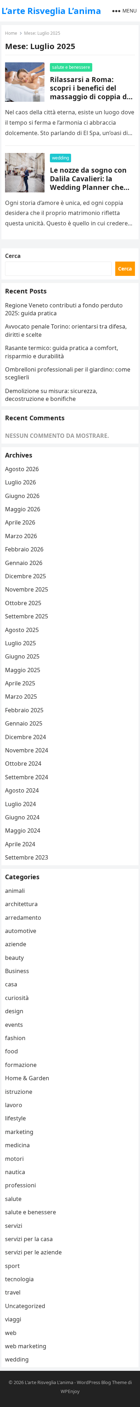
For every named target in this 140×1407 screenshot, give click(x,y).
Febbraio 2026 (24, 549)
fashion (15, 1038)
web (11, 1333)
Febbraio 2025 (24, 710)
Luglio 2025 (20, 643)
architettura (21, 904)
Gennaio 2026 (23, 563)
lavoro (13, 1105)
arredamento (23, 918)
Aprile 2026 (20, 522)
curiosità (17, 998)
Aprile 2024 (20, 844)
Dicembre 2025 (25, 576)
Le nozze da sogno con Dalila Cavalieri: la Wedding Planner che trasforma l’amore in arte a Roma (88, 187)
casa (11, 984)
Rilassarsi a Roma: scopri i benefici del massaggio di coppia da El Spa (90, 92)
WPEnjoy (70, 1391)
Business (17, 971)
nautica (15, 1172)
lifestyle (15, 1118)
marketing (19, 1132)
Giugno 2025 (22, 656)
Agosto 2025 (22, 630)
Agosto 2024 (22, 790)
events (14, 1025)
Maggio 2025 (22, 670)
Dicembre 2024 (25, 737)
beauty (14, 958)
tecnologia (19, 1279)
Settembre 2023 (26, 857)
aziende (15, 944)
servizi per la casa (29, 1239)
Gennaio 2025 (23, 723)
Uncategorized (25, 1306)
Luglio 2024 (20, 804)
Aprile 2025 (20, 683)
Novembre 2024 (26, 750)
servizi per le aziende (33, 1252)
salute (13, 1199)
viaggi (13, 1319)
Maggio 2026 (22, 509)
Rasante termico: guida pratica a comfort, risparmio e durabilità (61, 352)
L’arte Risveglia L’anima (51, 10)
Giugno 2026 (22, 496)
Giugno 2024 (22, 817)
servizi (13, 1226)
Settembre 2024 (26, 777)
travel (12, 1292)
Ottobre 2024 (23, 763)
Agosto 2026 (22, 469)
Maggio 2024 (22, 830)
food (11, 1051)
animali (15, 891)
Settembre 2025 (26, 616)
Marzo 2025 (21, 696)
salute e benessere (71, 67)
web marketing (25, 1346)
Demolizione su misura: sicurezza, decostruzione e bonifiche (51, 395)
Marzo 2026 (21, 536)
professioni (20, 1185)
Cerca (13, 256)
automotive (20, 931)
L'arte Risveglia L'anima (49, 1382)
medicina (17, 1145)
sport (12, 1266)
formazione (21, 1065)
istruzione (18, 1092)
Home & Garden (27, 1078)
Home (11, 33)
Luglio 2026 (20, 482)
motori (14, 1159)
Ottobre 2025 (23, 603)
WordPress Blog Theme (102, 1382)
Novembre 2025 (26, 589)
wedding (60, 158)
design (14, 1011)
